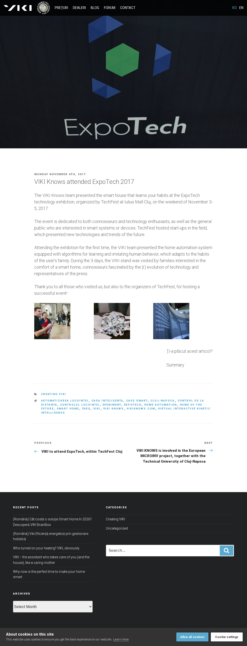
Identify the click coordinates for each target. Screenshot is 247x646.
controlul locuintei (80, 404)
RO (234, 8)
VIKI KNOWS (113, 408)
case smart (137, 400)
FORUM (109, 8)
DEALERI (79, 8)
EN (241, 8)
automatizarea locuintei (65, 400)
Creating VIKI (53, 394)
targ (86, 408)
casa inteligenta (107, 400)
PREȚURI (61, 8)
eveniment (112, 404)
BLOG (95, 8)
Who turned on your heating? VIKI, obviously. (46, 548)
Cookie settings (226, 637)
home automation (160, 404)
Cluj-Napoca (163, 400)
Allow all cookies (192, 637)
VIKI (17, 7)
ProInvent (43, 7)
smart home (68, 408)
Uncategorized (117, 528)
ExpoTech (133, 404)
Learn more (121, 639)
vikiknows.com (141, 408)
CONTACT (128, 8)
